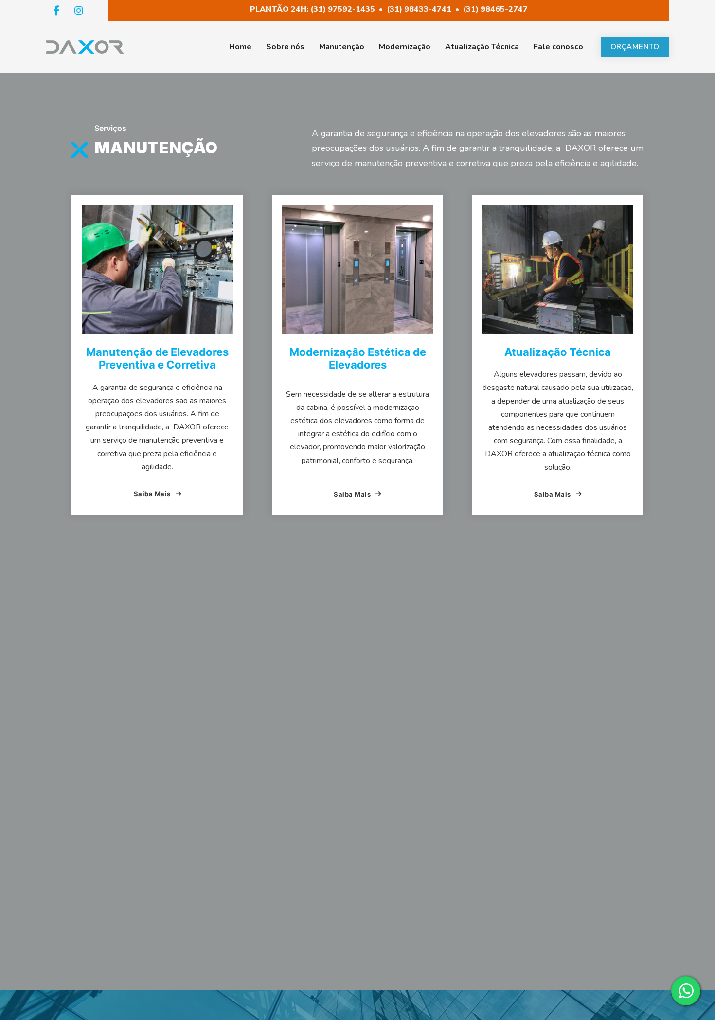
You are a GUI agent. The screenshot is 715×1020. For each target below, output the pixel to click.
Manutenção (341, 47)
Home (240, 47)
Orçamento (635, 47)
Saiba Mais (152, 494)
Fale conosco (558, 47)
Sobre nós (285, 47)
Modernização (404, 47)
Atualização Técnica (482, 47)
